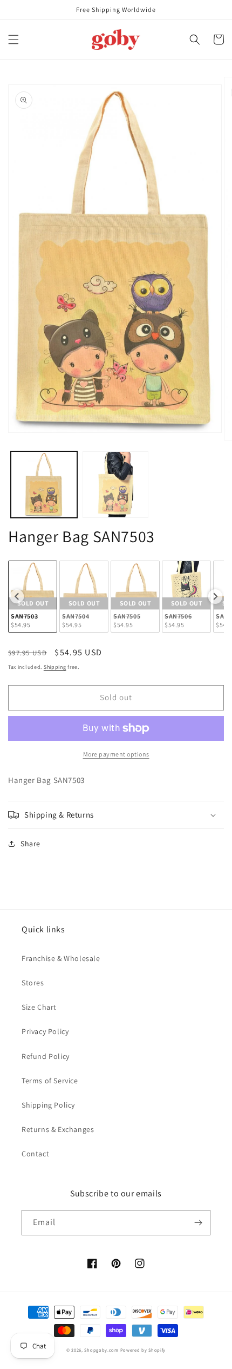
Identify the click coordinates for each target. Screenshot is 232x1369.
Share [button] (30, 843)
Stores (33, 983)
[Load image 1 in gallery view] (44, 484)
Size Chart (39, 1007)
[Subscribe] (198, 1222)
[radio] (32, 597)
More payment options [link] (116, 754)
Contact (35, 1154)
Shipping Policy (48, 1105)
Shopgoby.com (101, 1350)
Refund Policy (46, 1056)
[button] (13, 39)
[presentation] (17, 596)
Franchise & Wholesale (61, 958)
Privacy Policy (45, 1031)
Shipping (55, 666)
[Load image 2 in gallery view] (116, 484)
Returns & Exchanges (58, 1129)
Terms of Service (50, 1080)
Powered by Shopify (143, 1350)
